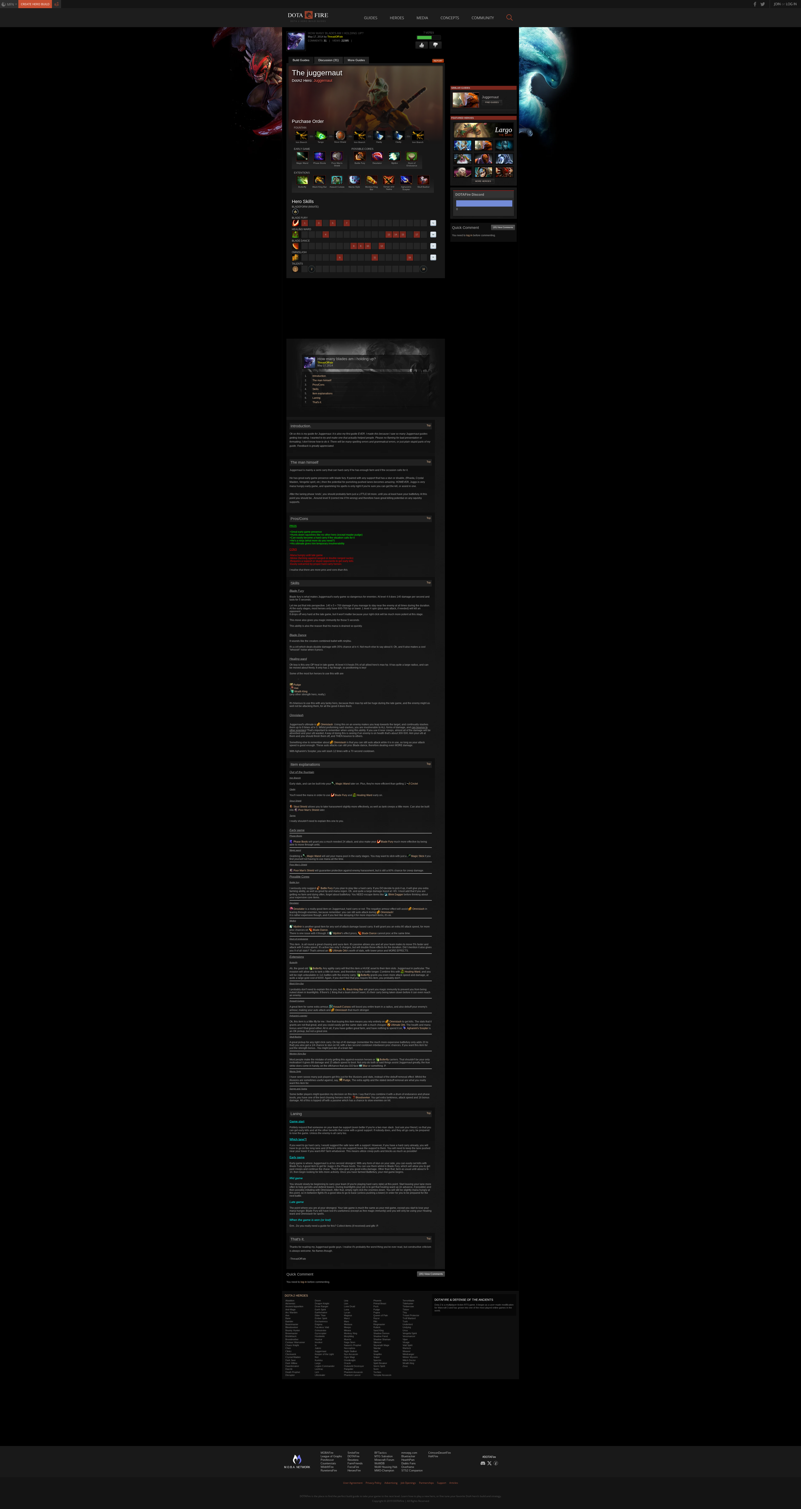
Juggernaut (323, 80)
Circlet (414, 783)
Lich (317, 1372)
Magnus (348, 1315)
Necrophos (349, 1348)
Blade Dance (320, 930)
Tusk (405, 1321)
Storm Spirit (379, 1366)
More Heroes (483, 181)
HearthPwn (407, 1459)
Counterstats (328, 1463)
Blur (365, 1065)
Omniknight (349, 1360)
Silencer (377, 1342)
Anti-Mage (290, 1309)
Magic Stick (417, 856)
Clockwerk (290, 1354)
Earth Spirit (320, 1309)
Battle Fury (326, 888)
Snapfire (377, 1354)
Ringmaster (379, 1324)
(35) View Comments (431, 1274)
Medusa (348, 1324)
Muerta (347, 1339)
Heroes (397, 17)
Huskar (318, 1339)
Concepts (450, 17)
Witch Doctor (409, 1360)
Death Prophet (292, 1372)
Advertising (391, 1483)
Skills (315, 389)
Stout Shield (300, 806)
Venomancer (409, 1336)
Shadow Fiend (380, 1336)
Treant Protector (411, 1315)
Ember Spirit (321, 1318)
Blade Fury (340, 795)
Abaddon (289, 1300)
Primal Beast (379, 1303)
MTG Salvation (383, 1456)
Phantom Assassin (353, 1372)
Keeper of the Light (324, 1354)
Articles (453, 1483)
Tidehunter (408, 1303)
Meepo (347, 1327)
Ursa (405, 1330)
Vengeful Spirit (410, 1333)
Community (483, 17)
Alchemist (290, 1303)
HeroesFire (354, 1470)
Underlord (408, 1324)
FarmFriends (355, 1463)
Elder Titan (320, 1315)
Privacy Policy (373, 1483)
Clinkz (288, 1351)
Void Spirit (407, 1345)
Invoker (318, 1342)
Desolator (299, 908)
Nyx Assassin (351, 1354)
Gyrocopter (320, 1333)
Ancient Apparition (294, 1306)
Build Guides (301, 60)
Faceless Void (322, 1327)
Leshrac (319, 1369)
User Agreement (353, 1483)
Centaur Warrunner (295, 1342)
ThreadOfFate (335, 36)
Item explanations (322, 393)
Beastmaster (291, 1324)
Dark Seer (290, 1360)
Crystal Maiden (293, 1357)
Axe (296, 688)
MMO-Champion (384, 1470)
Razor (376, 1318)
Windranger (408, 1354)
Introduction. (319, 376)
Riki (375, 1321)
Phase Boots (300, 841)
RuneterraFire (329, 1470)
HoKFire (433, 1456)
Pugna (376, 1312)
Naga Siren (349, 1342)
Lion (346, 1303)
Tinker (406, 1309)
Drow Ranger (321, 1306)
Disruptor (290, 1375)
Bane (288, 1318)
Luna (346, 1309)
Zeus (405, 1366)
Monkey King (350, 1333)
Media (422, 17)
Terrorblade (408, 1300)
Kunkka (318, 1360)
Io (316, 1345)
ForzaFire (353, 1467)
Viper (405, 1339)
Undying (407, 1327)
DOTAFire (353, 1456)
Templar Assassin (382, 1375)
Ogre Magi (349, 1357)
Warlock (407, 1348)
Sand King (378, 1330)
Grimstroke (320, 1330)
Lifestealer (320, 1375)
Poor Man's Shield (308, 810)
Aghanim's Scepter (417, 1028)
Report (438, 61)
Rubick (376, 1327)
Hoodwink (320, 1336)
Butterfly (317, 968)
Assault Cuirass (342, 1006)
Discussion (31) (328, 60)
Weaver (407, 1351)
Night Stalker (350, 1351)
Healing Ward (364, 795)
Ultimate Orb (339, 950)
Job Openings (408, 1483)
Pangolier (348, 1369)
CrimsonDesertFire (439, 1452)
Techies (377, 1372)
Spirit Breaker (380, 1363)
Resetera (353, 1459)
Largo (318, 1363)
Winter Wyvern (410, 1357)
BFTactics (380, 1452)
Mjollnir (297, 926)
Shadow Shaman (381, 1339)
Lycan (347, 1312)
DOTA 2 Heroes (296, 1295)
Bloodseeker (362, 1097)
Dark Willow (291, 1363)
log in (304, 1282)
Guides (370, 17)
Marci (347, 1318)
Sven (376, 1369)
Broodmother (291, 1339)
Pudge (297, 684)
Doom (318, 1300)
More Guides (356, 60)
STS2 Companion (412, 1470)
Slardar (377, 1348)
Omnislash (326, 724)
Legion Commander (325, 1366)
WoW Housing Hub (385, 1467)
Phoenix (377, 1300)
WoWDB (379, 1463)
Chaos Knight (292, 1345)
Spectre (377, 1360)
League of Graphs (331, 1456)
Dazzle (288, 1369)
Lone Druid (349, 1306)
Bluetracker (408, 1456)
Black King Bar (354, 989)
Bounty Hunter (292, 1330)
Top (429, 425)
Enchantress (321, 1321)
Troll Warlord (409, 1318)
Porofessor (327, 1459)
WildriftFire (327, 1467)
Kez (317, 1357)
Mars (346, 1321)
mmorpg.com (409, 1452)
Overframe (407, 1467)
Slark (376, 1351)
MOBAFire (327, 1452)
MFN (10, 4)
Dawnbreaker (292, 1366)
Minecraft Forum (384, 1459)
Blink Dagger (395, 894)
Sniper (376, 1357)
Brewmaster (291, 1333)
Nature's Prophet (352, 1345)
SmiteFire (353, 1452)
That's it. (317, 402)
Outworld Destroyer (354, 1366)
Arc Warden (291, 1312)
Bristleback (291, 1336)
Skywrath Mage (381, 1345)
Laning (316, 397)
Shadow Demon (381, 1333)
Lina (346, 1300)
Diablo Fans (408, 1463)
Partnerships (426, 1483)
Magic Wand (342, 783)
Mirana (347, 1330)
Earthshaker (321, 1312)
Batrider (289, 1321)
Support (441, 1483)
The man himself (321, 380)
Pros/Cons (318, 384)
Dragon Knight (322, 1303)
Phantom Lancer (352, 1375)
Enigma (318, 1324)
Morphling (349, 1336)
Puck (376, 1306)
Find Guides (492, 102)
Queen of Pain (380, 1315)
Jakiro (318, 1348)
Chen (288, 1348)
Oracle (347, 1363)
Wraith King (300, 691)
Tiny (405, 1312)
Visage (406, 1342)
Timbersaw (408, 1306)
